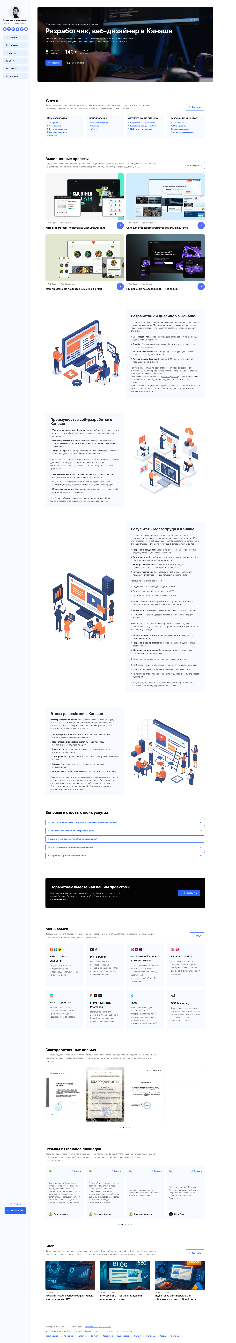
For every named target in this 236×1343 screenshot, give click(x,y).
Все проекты (196, 165)
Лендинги (53, 123)
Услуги (199, 936)
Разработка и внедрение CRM (143, 126)
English (17, 1204)
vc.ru (154, 388)
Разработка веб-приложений (142, 123)
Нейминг (93, 129)
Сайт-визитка (55, 126)
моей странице (103, 783)
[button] (120, 1127)
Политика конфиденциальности (98, 1327)
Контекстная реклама (180, 129)
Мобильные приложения (141, 129)
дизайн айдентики (169, 376)
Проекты (56, 63)
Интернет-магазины (58, 132)
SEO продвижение (179, 123)
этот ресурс (77, 789)
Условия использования (122, 1331)
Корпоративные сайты (59, 129)
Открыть (77, 1171)
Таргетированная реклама (182, 132)
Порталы (53, 135)
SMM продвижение (179, 126)
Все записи (197, 1253)
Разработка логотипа (99, 123)
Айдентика (94, 126)
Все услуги (197, 107)
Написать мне (16, 1210)
